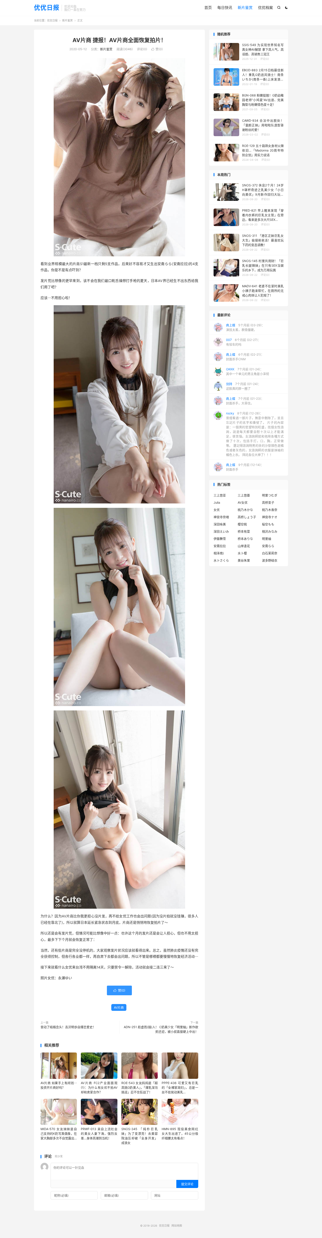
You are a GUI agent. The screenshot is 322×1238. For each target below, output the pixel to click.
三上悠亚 (220, 495)
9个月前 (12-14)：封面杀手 (245, 467)
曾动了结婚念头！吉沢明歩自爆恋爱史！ (68, 1027)
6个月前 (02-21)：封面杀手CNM (245, 357)
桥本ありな (245, 539)
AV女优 (243, 502)
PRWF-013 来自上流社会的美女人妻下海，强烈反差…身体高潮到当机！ (99, 1133)
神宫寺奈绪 (221, 517)
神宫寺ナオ (269, 517)
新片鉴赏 (245, 7)
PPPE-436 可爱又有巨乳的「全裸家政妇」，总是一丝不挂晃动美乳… (180, 1087)
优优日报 (46, 7)
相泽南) (219, 553)
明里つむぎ (269, 495)
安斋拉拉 (220, 546)
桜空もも (268, 524)
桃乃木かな (245, 510)
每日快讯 (224, 7)
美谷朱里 (244, 560)
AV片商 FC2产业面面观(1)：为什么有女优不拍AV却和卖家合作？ (99, 1087)
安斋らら (268, 546)
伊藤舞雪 (220, 539)
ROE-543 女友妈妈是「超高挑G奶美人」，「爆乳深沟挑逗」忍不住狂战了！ (139, 1087)
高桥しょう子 (247, 517)
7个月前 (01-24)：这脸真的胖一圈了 (243, 386)
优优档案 (265, 7)
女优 (217, 510)
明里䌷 (266, 539)
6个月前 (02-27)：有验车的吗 (243, 342)
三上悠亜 (244, 495)
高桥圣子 (268, 502)
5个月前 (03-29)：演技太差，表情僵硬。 (245, 327)
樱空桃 (242, 524)
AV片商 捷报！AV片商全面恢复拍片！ (119, 40)
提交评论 (187, 1184)
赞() (157, 49)
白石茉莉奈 (269, 553)
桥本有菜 (244, 531)
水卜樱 (242, 553)
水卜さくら (221, 560)
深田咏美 (220, 524)
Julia (217, 502)
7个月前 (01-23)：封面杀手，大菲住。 (245, 401)
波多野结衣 (269, 560)
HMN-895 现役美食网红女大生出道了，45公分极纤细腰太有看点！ (180, 1133)
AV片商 (119, 1007)
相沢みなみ (269, 531)
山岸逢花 (244, 546)
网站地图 (177, 1225)
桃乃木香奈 (269, 510)
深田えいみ (221, 531)
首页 (208, 7)
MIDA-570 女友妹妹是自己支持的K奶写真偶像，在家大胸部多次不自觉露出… (59, 1133)
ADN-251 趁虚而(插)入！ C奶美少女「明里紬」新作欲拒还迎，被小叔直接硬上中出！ (161, 1029)
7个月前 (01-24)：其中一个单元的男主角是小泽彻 (247, 371)
